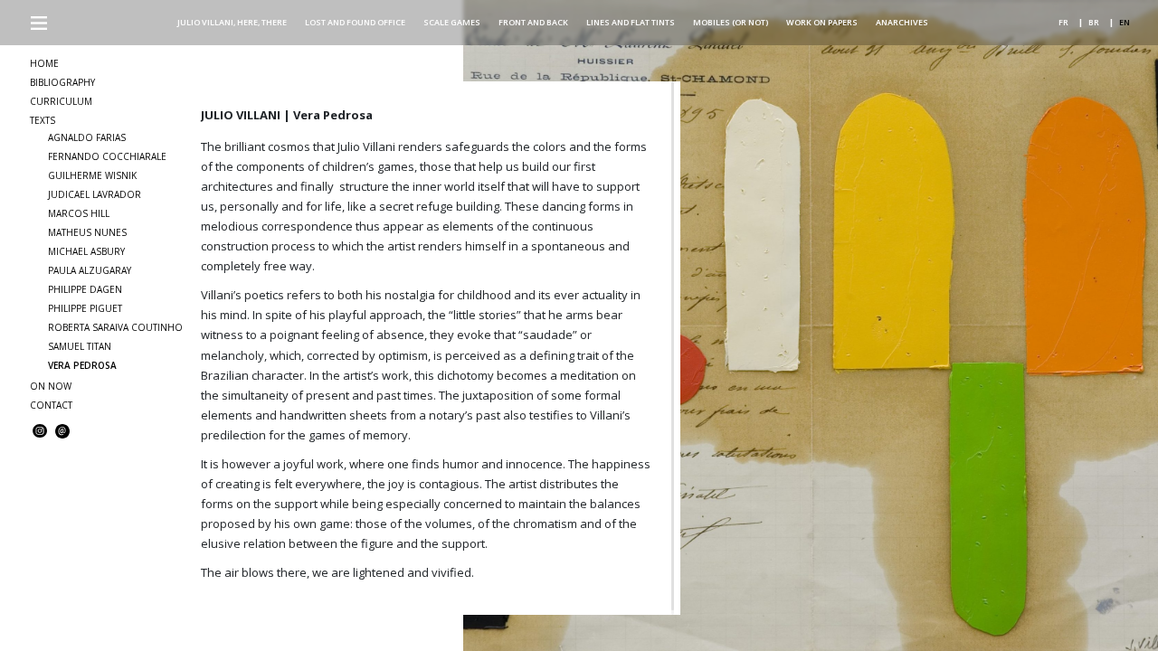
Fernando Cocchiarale (107, 156)
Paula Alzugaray (89, 270)
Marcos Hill (78, 213)
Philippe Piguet (85, 308)
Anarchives (902, 22)
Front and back (533, 22)
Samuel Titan (79, 346)
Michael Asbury (86, 251)
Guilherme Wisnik (92, 175)
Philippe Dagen (85, 289)
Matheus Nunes (87, 232)
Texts (42, 120)
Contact (51, 405)
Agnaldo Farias (87, 137)
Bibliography (62, 82)
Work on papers (822, 22)
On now (50, 386)
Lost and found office (355, 22)
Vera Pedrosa (82, 365)
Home (44, 63)
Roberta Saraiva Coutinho (115, 327)
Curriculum (61, 101)
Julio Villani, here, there (232, 22)
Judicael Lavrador (94, 194)
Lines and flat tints (630, 22)
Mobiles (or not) (730, 22)
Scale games (451, 22)
